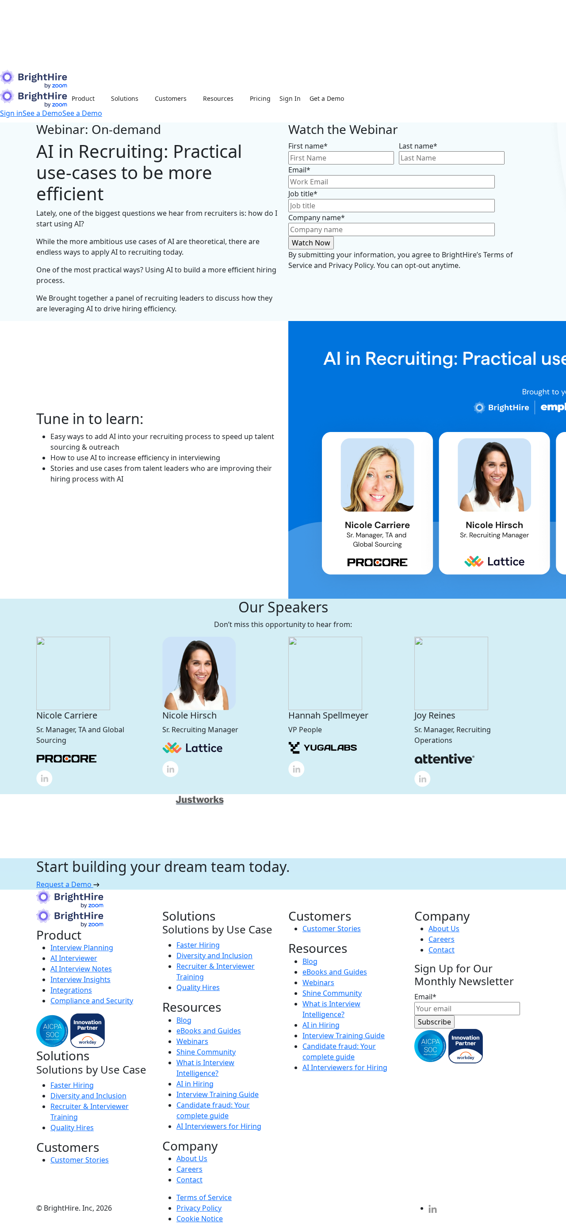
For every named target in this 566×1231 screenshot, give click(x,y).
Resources (218, 98)
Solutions (124, 98)
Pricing (260, 98)
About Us (191, 1158)
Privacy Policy (199, 1208)
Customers (171, 98)
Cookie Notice (199, 1218)
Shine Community (206, 1052)
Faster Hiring (72, 1085)
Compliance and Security (91, 1000)
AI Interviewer (73, 958)
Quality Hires (72, 1127)
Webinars (192, 1041)
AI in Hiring (195, 1084)
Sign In (290, 98)
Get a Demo (327, 98)
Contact (189, 1180)
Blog (183, 1020)
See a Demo (42, 113)
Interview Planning (81, 947)
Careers (189, 1169)
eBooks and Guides (208, 1031)
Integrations (71, 990)
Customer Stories (79, 1160)
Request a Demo (64, 884)
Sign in (11, 113)
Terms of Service (204, 1197)
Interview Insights (80, 979)
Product (83, 98)
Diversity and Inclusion (88, 1096)
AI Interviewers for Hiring (218, 1126)
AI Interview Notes (81, 969)
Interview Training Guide (217, 1094)
